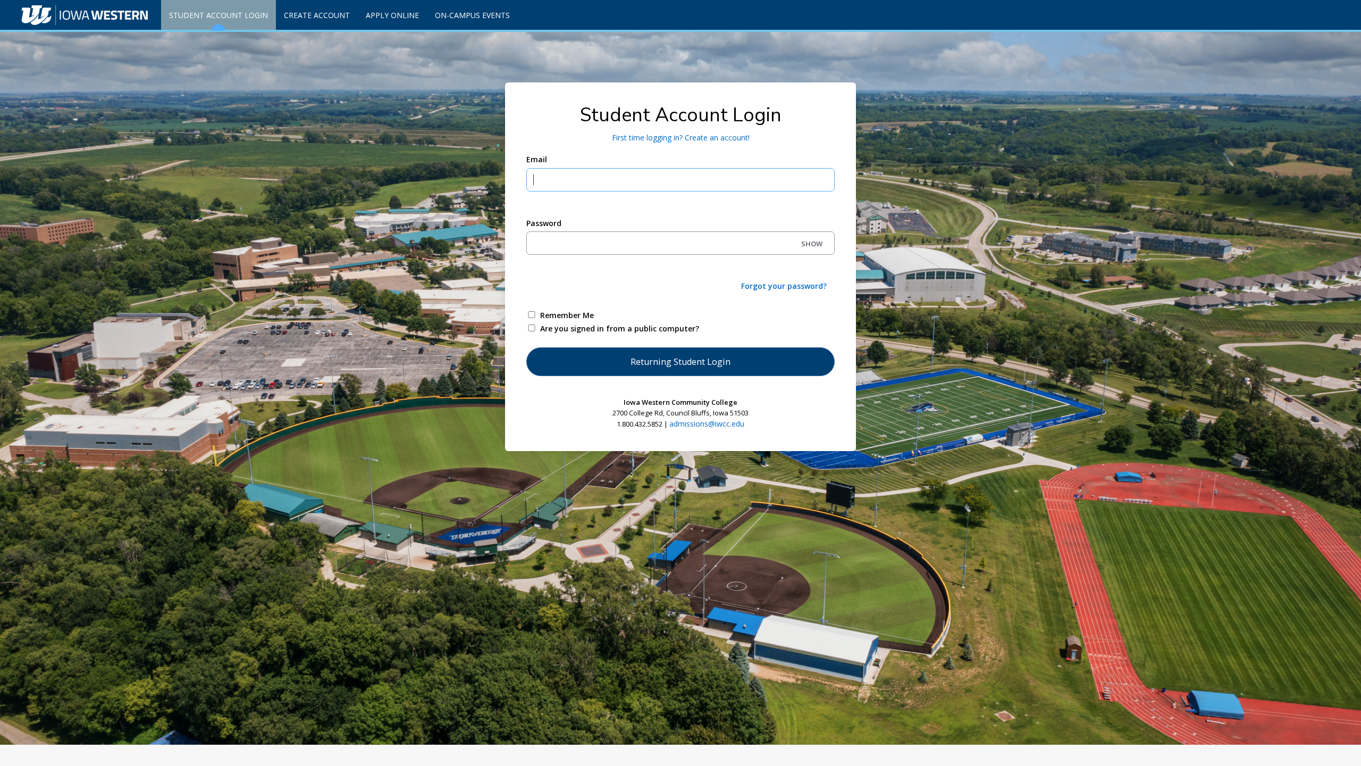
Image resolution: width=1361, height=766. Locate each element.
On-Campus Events (472, 15)
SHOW (811, 243)
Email (536, 159)
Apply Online (392, 15)
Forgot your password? (784, 286)
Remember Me (567, 315)
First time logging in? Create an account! (681, 137)
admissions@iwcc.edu (706, 424)
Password (543, 223)
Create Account (317, 15)
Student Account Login (218, 15)
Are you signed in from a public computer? (619, 328)
